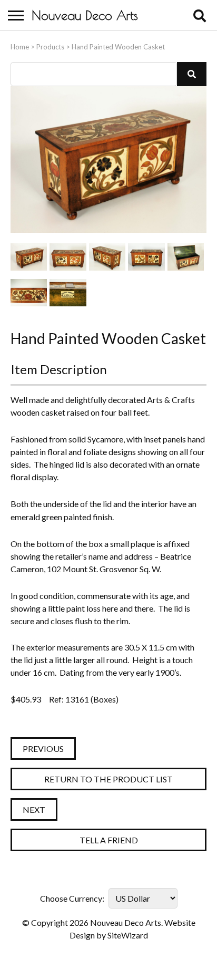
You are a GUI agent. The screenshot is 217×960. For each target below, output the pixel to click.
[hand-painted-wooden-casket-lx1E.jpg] (29, 257)
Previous (43, 748)
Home (20, 47)
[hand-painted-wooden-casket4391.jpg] (68, 257)
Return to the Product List (108, 779)
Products (50, 47)
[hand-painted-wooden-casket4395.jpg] (185, 257)
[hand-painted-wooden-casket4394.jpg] (29, 292)
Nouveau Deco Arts (85, 15)
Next (34, 809)
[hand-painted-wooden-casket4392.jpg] (107, 257)
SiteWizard (127, 935)
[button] (191, 74)
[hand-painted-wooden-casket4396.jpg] (68, 292)
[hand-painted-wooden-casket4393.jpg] (146, 257)
